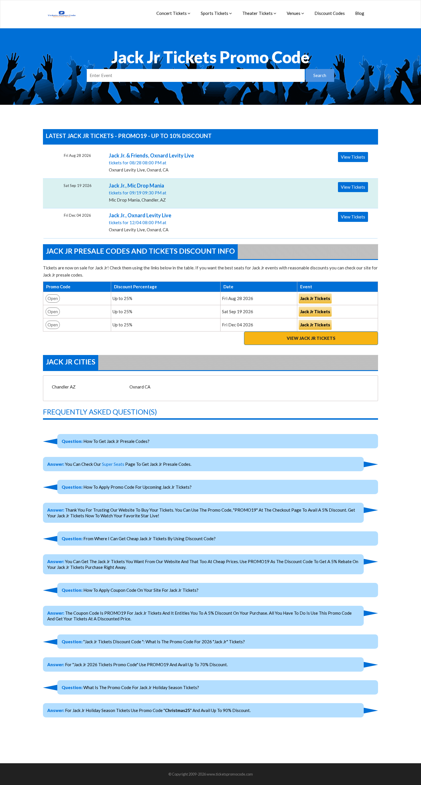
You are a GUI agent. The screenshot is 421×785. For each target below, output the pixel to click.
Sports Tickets (215, 13)
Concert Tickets (172, 13)
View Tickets (353, 156)
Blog (359, 13)
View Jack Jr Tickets (311, 338)
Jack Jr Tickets (315, 298)
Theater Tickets (258, 13)
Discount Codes (329, 13)
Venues (294, 13)
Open (53, 298)
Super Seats (113, 464)
